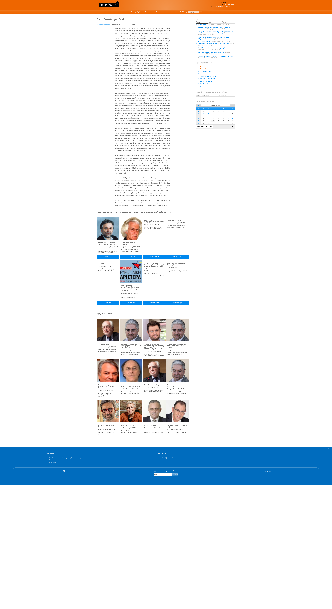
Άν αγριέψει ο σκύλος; (214, 41)
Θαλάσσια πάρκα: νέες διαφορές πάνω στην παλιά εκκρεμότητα (131, 345)
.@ (167, 458)
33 (198, 116)
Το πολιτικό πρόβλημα (152, 385)
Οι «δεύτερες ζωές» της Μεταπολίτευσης (106, 426)
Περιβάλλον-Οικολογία (207, 74)
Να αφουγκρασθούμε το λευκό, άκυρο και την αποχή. (108, 243)
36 (198, 123)
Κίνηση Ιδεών (204, 83)
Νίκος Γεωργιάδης (103, 24)
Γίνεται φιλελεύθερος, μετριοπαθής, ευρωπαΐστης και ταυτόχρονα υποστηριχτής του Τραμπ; (154, 346)
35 (198, 121)
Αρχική (133, 12)
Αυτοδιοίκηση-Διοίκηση (208, 76)
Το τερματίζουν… (104, 344)
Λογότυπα (52, 462)
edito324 (101, 263)
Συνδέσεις (183, 12)
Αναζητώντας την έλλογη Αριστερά (176, 264)
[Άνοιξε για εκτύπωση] (2, 601)
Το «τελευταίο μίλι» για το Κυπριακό (176, 385)
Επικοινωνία (160, 12)
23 (232, 118)
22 (228, 118)
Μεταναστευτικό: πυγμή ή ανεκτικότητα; (214, 53)
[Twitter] (64, 471)
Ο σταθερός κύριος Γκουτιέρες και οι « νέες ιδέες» (106, 386)
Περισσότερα (108, 256)
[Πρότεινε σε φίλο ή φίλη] (2, 603)
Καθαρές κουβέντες (151, 425)
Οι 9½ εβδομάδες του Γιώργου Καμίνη (128, 243)
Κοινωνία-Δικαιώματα (207, 78)
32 (198, 113)
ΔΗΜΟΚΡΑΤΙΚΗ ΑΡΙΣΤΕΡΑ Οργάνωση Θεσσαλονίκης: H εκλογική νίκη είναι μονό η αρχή (154, 265)
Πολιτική (203, 69)
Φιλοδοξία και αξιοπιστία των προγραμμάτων (213, 48)
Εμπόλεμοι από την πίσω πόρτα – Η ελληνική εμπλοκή (131, 385)
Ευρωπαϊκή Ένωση (206, 81)
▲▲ (329, 448)
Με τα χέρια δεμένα (128, 425)
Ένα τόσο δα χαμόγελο (175, 220)
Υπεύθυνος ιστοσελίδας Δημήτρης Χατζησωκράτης (65, 458)
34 (198, 118)
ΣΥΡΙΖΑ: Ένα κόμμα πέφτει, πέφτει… (177, 426)
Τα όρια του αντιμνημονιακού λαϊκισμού (154, 221)
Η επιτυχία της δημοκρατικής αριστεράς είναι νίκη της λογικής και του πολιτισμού (130, 288)
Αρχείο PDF (172, 12)
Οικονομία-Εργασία (206, 71)
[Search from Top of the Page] (200, 12)
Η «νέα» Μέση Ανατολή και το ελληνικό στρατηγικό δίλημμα (176, 345)
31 (198, 111)
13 (218, 116)
